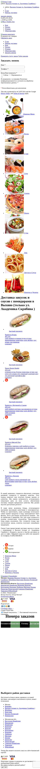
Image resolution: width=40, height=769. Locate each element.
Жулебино (13, 580)
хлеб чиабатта (10, 338)
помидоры (19, 340)
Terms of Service (18, 93)
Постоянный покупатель (28, 612)
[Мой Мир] (9, 606)
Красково (13, 587)
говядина (15, 446)
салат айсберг (28, 340)
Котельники (5, 587)
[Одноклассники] (7, 606)
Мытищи (27, 587)
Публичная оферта (7, 596)
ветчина (18, 409)
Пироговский (13, 589)
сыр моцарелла (26, 409)
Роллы (7, 558)
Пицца (7, 565)
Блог (6, 25)
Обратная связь (10, 31)
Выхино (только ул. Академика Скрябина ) (21, 3)
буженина (8, 446)
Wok (6, 569)
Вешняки (10, 578)
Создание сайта (6, 608)
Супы (7, 567)
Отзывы (8, 29)
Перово (33, 587)
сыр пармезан (14, 342)
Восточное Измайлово (25, 583)
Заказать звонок (10, 53)
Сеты (7, 561)
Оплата (7, 27)
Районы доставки (11, 13)
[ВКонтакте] (2, 606)
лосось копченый (21, 479)
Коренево (21, 585)
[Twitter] (4, 606)
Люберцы (20, 587)
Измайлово (14, 585)
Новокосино (5, 582)
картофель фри (20, 376)
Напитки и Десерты (12, 572)
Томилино (4, 591)
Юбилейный (12, 591)
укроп (7, 483)
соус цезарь (13, 374)
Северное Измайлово (25, 589)
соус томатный (22, 374)
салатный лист (33, 374)
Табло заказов (23, 56)
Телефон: (4, 69)
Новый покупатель (10, 612)
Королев (28, 585)
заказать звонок (6, 16)
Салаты (7, 563)
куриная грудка (20, 338)
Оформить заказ (6, 38)
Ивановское (5, 585)
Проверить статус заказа (9, 56)
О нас (7, 11)
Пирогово (4, 589)
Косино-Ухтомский (30, 580)
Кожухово (20, 580)
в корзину (8, 344)
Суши (7, 559)
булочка (19, 372)
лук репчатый (10, 376)
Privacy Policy (5, 93)
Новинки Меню (10, 556)
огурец (32, 372)
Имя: (3, 65)
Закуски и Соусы (11, 571)
